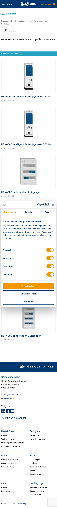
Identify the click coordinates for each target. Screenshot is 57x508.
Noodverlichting (17, 21)
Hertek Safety (35, 435)
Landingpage (36, 483)
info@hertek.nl (7, 399)
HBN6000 (5, 24)
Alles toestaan (28, 286)
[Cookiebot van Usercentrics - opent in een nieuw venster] (37, 204)
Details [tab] (28, 212)
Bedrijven (35, 431)
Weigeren (28, 301)
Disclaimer (5, 503)
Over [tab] (47, 212)
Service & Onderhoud (38, 467)
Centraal (28, 21)
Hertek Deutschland (37, 439)
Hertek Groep (8, 431)
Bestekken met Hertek (10, 460)
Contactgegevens (10, 377)
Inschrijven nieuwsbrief (13, 418)
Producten (5, 21)
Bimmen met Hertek (9, 463)
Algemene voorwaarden (10, 446)
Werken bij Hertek (8, 439)
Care (3, 483)
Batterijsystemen (40, 21)
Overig (4, 455)
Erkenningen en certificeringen (13, 443)
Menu (9, 4)
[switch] (50, 258)
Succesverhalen (36, 474)
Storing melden (46, 4)
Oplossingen (35, 460)
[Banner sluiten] (53, 205)
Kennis (32, 470)
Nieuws (4, 435)
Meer (28, 13)
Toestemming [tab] (10, 212)
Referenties (5, 491)
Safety (33, 455)
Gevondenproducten (11, 54)
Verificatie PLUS (7, 467)
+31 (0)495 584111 (10, 394)
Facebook (8, 411)
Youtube (12, 411)
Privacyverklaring (19, 503)
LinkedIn (3, 411)
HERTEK (28, 4)
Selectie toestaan (28, 294)
